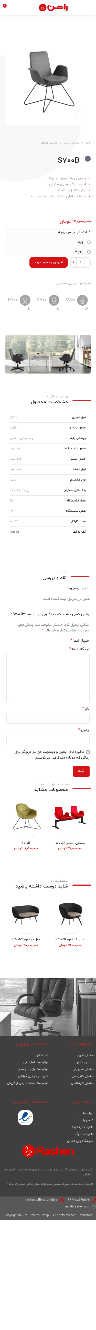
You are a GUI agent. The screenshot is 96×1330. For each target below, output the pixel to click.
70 (12, 511)
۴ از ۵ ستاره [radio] (52, 640)
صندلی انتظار (49, 143)
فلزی (13, 428)
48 (12, 501)
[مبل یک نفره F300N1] (70, 915)
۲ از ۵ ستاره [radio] (60, 640)
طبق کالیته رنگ (20, 490)
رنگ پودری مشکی (21, 438)
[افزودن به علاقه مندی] (17, 35)
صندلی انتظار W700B (70, 843)
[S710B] (26, 818)
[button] (74, 832)
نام (86, 708)
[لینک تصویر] (25, 1117)
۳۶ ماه (14, 521)
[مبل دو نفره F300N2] (26, 915)
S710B (26, 843)
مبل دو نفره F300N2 (26, 939)
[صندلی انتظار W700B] (70, 818)
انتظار (13, 417)
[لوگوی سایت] (53, 7)
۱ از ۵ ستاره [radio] (64, 640)
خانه (88, 143)
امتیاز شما (80, 641)
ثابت (13, 480)
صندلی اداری (71, 143)
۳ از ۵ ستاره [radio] (56, 640)
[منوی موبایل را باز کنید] (90, 8)
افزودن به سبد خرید (49, 262)
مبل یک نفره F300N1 (70, 939)
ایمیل (84, 730)
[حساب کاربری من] (16, 8)
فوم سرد (15, 449)
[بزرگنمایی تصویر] (81, 116)
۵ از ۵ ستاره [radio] (48, 640)
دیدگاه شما (79, 649)
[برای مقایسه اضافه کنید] (9, 35)
